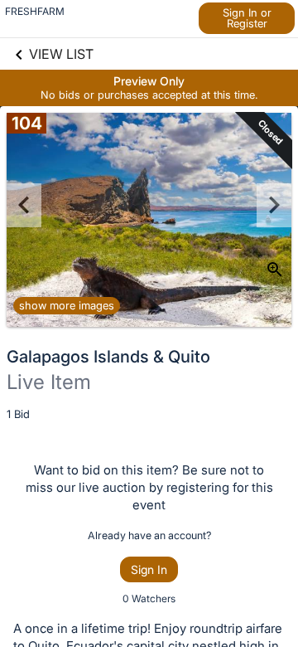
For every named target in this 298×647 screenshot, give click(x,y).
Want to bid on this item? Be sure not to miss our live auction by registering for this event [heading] (149, 487)
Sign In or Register (247, 18)
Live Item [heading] (49, 382)
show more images (66, 305)
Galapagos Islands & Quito (108, 357)
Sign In (149, 569)
